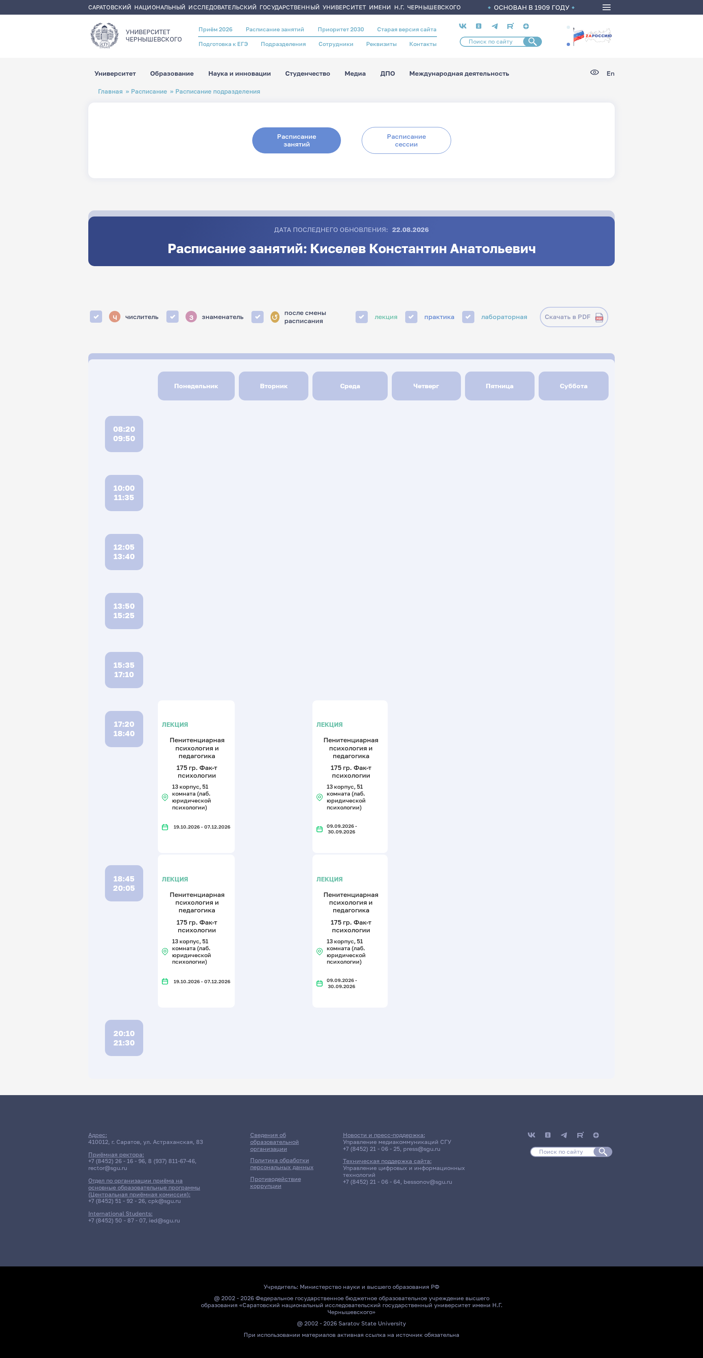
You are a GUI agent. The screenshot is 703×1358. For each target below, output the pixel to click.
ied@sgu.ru (164, 1220)
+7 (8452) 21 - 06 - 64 (371, 1181)
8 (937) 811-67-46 (171, 1160)
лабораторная (504, 317)
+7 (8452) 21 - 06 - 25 (371, 1148)
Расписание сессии (406, 140)
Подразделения (283, 43)
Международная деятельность (459, 73)
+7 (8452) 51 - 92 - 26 (116, 1200)
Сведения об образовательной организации (274, 1141)
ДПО (387, 73)
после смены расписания (298, 316)
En (611, 73)
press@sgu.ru (421, 1148)
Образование (172, 73)
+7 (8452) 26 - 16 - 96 (116, 1160)
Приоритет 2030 (341, 29)
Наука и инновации (239, 73)
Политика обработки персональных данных (282, 1163)
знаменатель (216, 316)
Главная (110, 91)
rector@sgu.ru (107, 1167)
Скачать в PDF (568, 317)
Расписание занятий (275, 29)
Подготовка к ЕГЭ (223, 43)
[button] (568, 27)
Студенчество (307, 73)
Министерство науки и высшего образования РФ (369, 1286)
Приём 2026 (216, 29)
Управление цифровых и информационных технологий (404, 1171)
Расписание (149, 91)
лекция (386, 317)
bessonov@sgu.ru (428, 1181)
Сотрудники (336, 43)
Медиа (355, 73)
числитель (136, 316)
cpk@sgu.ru (164, 1200)
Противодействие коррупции (275, 1182)
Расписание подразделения (217, 91)
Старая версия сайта (407, 29)
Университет (115, 73)
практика (439, 317)
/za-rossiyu (592, 36)
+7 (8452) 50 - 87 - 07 (117, 1220)
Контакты (423, 43)
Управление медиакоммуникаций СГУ (397, 1141)
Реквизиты (381, 43)
